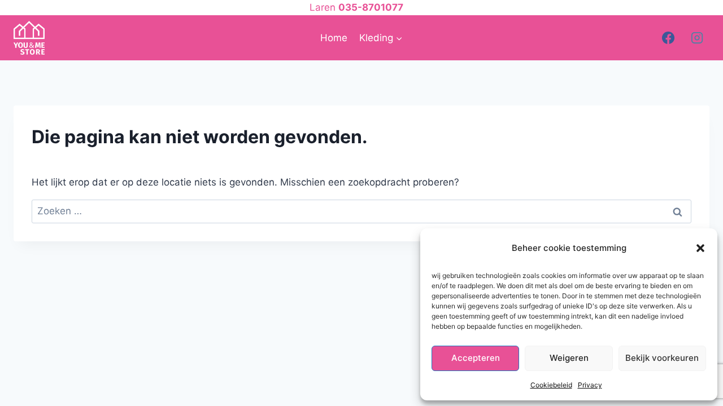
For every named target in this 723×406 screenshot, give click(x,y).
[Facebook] (668, 37)
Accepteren (475, 357)
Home (333, 37)
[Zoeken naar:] (361, 211)
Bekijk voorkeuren (662, 357)
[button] (700, 248)
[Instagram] (697, 37)
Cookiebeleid (551, 385)
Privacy (590, 385)
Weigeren (569, 357)
